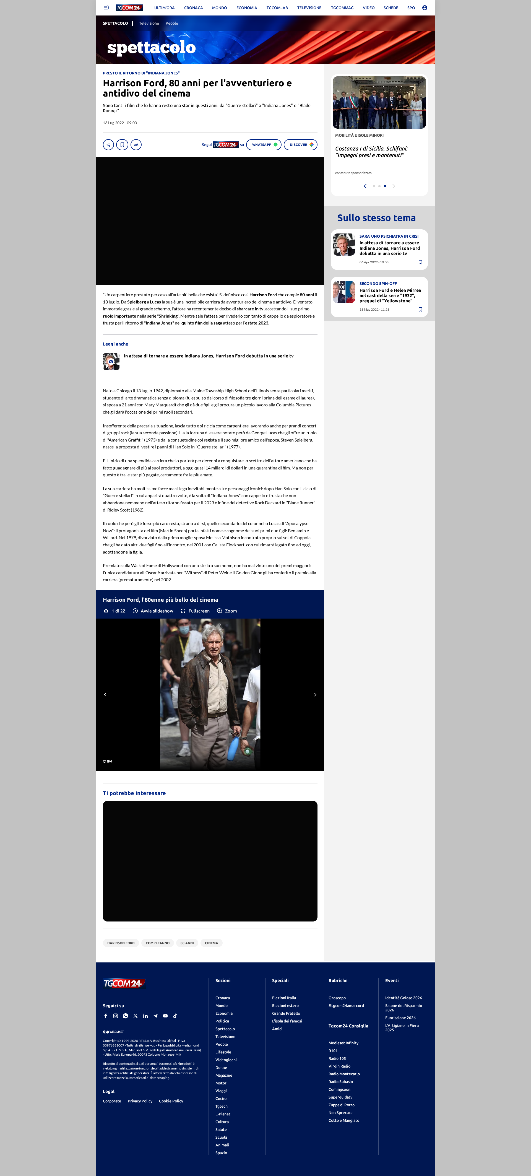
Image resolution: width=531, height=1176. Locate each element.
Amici (277, 1029)
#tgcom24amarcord (346, 1005)
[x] (135, 1016)
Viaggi (221, 1091)
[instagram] (115, 1016)
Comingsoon (339, 1089)
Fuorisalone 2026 (400, 1018)
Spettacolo (225, 1029)
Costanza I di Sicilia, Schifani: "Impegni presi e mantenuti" (371, 151)
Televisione (225, 1036)
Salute (221, 1129)
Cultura (222, 1122)
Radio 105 (337, 1058)
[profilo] (425, 7)
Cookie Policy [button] (171, 1101)
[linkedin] (145, 1016)
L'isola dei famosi (287, 1021)
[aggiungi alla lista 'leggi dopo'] (122, 144)
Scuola (221, 1137)
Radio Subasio (341, 1081)
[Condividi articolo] (108, 144)
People (221, 1044)
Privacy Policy (140, 1101)
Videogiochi (226, 1060)
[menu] (106, 7)
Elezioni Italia (284, 998)
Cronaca (222, 998)
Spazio (221, 1153)
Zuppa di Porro (342, 1105)
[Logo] (129, 7)
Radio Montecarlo (344, 1074)
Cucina (221, 1098)
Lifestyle (223, 1052)
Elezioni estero (285, 1005)
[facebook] (105, 1016)
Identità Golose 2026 (403, 998)
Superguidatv (340, 1097)
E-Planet (222, 1114)
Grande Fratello (286, 1013)
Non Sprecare (341, 1112)
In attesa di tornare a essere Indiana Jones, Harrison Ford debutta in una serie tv (390, 248)
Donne (221, 1067)
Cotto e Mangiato (344, 1120)
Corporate (112, 1101)
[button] (152, 611)
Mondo (221, 1005)
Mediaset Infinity (343, 1043)
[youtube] (165, 1016)
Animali (222, 1145)
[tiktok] (175, 1016)
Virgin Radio (339, 1066)
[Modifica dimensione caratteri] (136, 144)
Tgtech (221, 1106)
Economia (224, 1013)
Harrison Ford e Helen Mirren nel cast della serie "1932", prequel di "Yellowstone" (390, 295)
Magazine (223, 1075)
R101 (333, 1050)
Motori (221, 1083)
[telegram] (155, 1016)
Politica (222, 1021)
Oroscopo (337, 998)
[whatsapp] (125, 1016)
